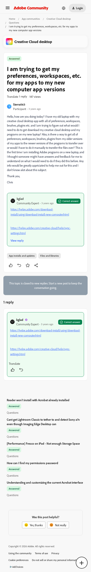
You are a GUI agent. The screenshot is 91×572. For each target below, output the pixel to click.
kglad (20, 198)
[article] (45, 344)
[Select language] (63, 8)
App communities (31, 18)
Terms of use (41, 553)
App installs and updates (22, 255)
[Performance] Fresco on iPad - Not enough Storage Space (43, 443)
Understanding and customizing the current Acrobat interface (45, 482)
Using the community (20, 553)
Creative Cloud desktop (59, 18)
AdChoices (17, 566)
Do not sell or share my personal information (56, 560)
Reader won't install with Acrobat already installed (38, 400)
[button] (7, 9)
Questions (14, 22)
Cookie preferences (18, 560)
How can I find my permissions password (32, 463)
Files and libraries (49, 255)
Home (12, 18)
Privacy (55, 553)
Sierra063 (19, 104)
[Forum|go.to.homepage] (31, 8)
